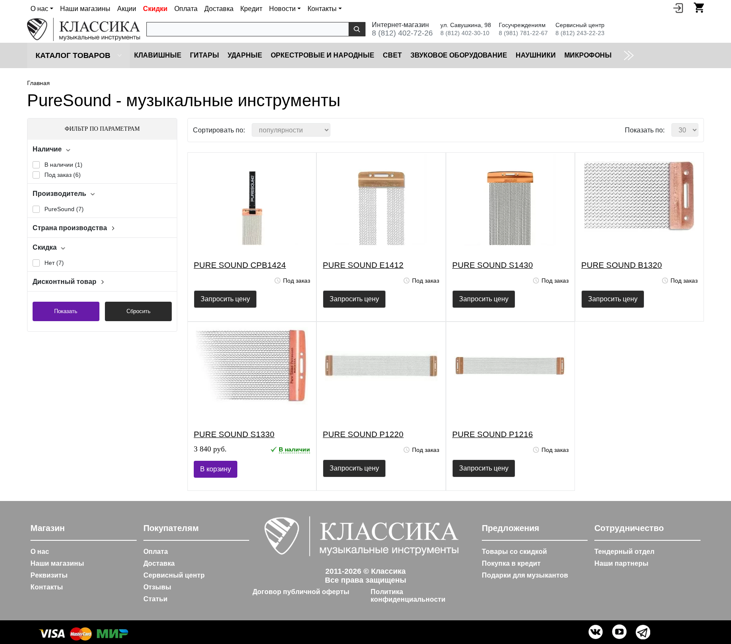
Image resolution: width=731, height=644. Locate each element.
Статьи (155, 599)
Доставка (219, 8)
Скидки (155, 8)
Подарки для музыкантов (525, 575)
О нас (39, 551)
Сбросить (138, 311)
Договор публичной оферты (301, 591)
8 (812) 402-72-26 (402, 33)
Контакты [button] (322, 8)
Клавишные (157, 55)
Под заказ (62, 174)
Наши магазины (85, 8)
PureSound (64, 209)
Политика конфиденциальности (408, 595)
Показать (65, 311)
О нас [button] (39, 8)
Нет (54, 262)
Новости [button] (282, 8)
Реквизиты (49, 575)
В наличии (63, 164)
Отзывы (157, 587)
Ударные (245, 55)
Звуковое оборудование (458, 55)
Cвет (392, 55)
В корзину (215, 469)
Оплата (186, 8)
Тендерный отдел (624, 551)
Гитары (204, 55)
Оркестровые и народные (322, 55)
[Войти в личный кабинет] (678, 8)
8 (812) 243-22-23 (580, 33)
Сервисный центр (174, 575)
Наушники (536, 55)
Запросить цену (225, 299)
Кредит (251, 8)
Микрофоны (588, 55)
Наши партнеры (621, 563)
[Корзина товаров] (699, 7)
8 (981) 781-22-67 (523, 33)
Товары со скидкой (514, 551)
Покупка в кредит (511, 563)
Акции (126, 8)
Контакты (46, 587)
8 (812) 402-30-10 (464, 33)
